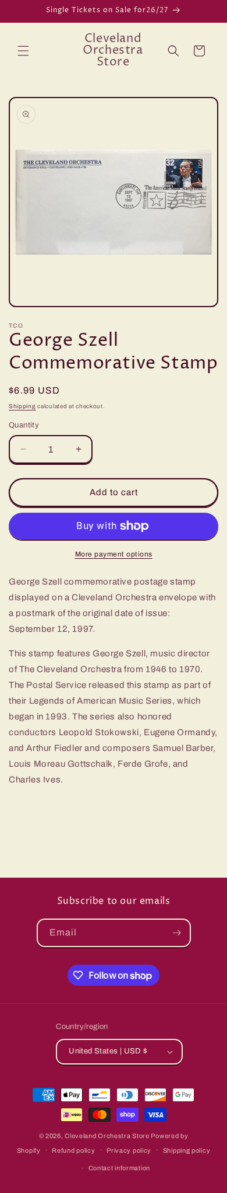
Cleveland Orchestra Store (108, 1135)
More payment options (113, 554)
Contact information (119, 1167)
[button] (23, 51)
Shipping (22, 406)
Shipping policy (187, 1150)
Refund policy (73, 1150)
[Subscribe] (177, 933)
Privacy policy (129, 1150)
